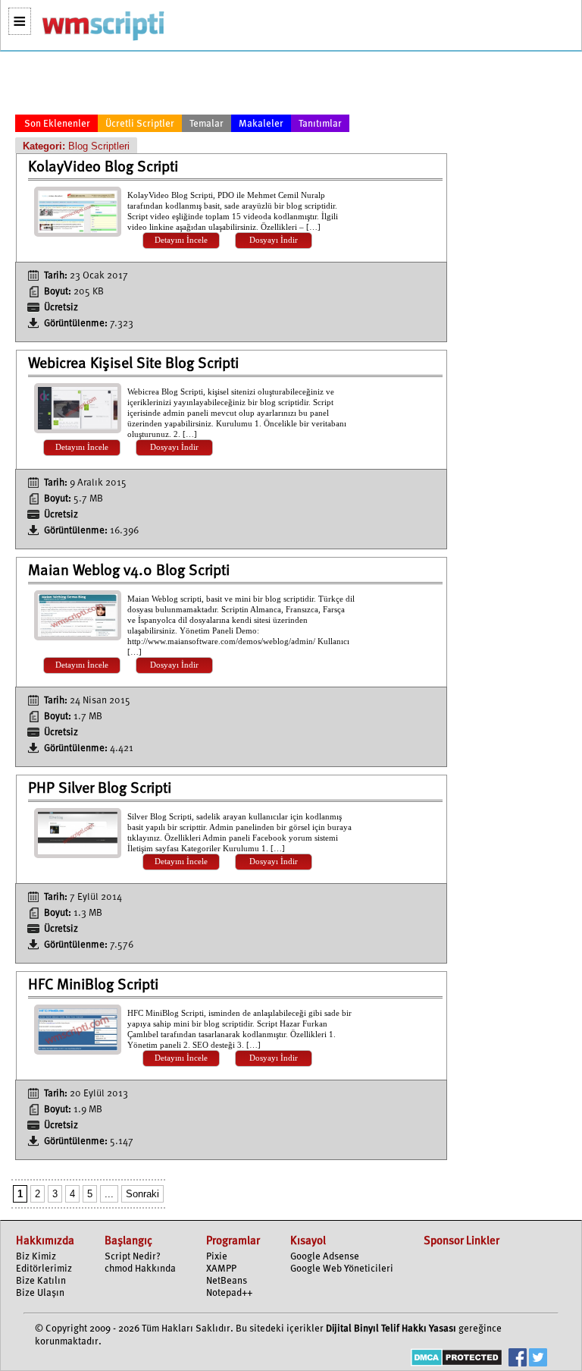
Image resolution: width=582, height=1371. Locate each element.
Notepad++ (229, 1293)
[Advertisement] (231, 85)
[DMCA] (456, 1359)
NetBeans (226, 1281)
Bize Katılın (41, 1281)
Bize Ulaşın (40, 1293)
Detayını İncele (181, 240)
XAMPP (221, 1269)
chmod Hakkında (140, 1269)
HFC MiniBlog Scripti (93, 985)
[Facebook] (517, 1359)
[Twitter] (538, 1359)
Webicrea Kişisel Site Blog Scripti (133, 364)
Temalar (206, 124)
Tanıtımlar (320, 124)
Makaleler (261, 124)
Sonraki (142, 1194)
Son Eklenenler (57, 124)
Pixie (216, 1257)
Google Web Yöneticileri (341, 1269)
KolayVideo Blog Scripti (103, 167)
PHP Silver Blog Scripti (99, 789)
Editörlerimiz (44, 1269)
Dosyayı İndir (273, 240)
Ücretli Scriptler (139, 124)
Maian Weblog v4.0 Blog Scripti (129, 571)
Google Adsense (324, 1257)
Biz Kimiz (36, 1257)
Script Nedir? (133, 1257)
